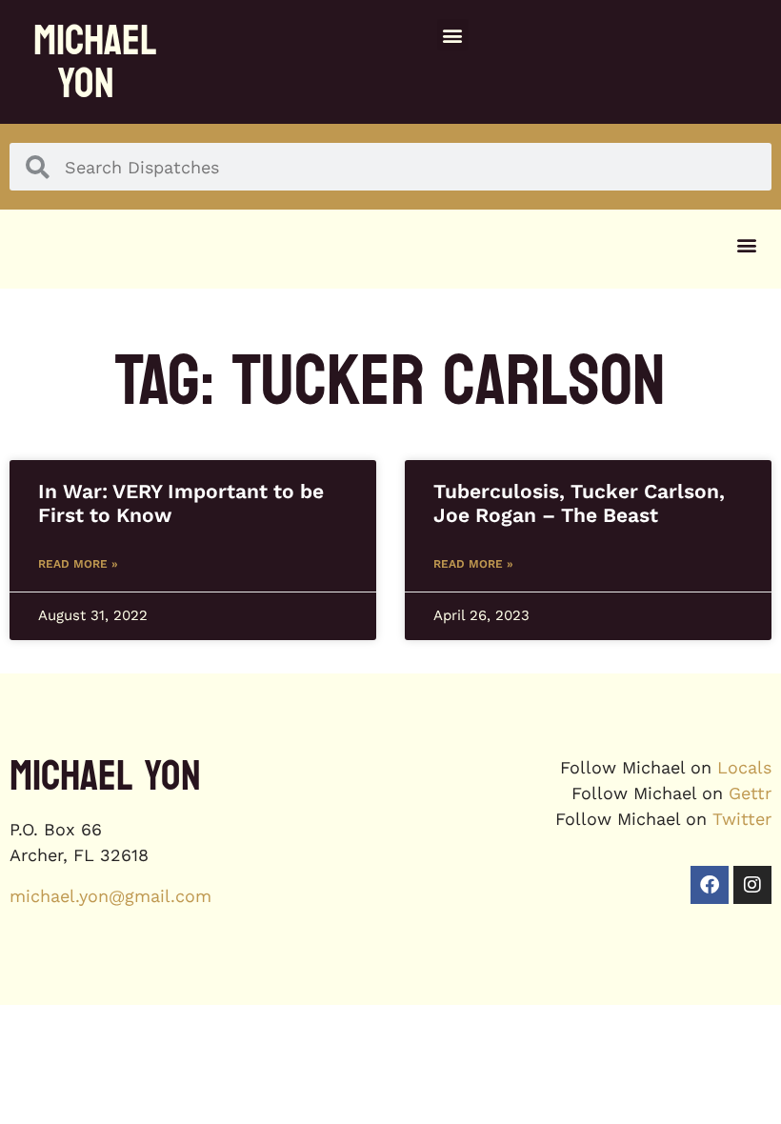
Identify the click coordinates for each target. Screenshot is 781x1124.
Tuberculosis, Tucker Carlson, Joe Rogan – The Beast (579, 503)
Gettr (750, 793)
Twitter (741, 819)
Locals (744, 767)
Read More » (78, 564)
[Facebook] (710, 885)
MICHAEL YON (95, 62)
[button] (453, 34)
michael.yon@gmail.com (110, 896)
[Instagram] (752, 885)
